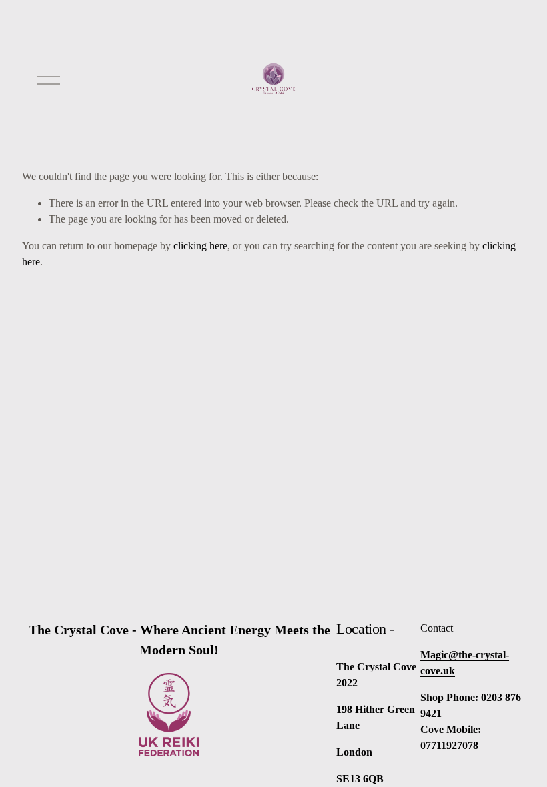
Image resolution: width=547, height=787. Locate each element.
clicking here (200, 245)
